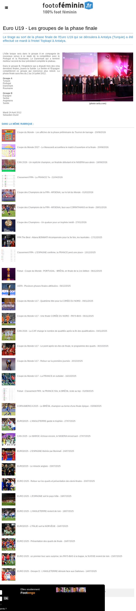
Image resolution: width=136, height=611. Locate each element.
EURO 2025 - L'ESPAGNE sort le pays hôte (38, 496)
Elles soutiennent (30, 589)
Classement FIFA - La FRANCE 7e (33, 177)
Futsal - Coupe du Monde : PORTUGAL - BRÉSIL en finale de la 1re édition (53, 271)
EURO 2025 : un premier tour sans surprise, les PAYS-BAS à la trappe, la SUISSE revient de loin (63, 556)
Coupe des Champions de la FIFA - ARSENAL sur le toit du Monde (49, 192)
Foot (28, 593)
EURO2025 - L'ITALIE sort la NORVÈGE (36, 526)
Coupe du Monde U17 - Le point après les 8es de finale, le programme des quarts (56, 346)
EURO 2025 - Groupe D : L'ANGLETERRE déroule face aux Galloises (50, 571)
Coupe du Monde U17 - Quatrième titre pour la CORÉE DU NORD (49, 301)
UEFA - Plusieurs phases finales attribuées (37, 286)
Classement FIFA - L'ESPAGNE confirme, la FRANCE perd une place (50, 252)
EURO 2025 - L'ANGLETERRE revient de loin (39, 511)
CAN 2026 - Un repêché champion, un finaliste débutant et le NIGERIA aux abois (56, 162)
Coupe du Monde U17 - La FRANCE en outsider (40, 376)
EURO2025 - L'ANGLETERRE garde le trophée (40, 421)
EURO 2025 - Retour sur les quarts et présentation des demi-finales (49, 481)
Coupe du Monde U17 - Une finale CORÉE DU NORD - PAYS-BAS (49, 316)
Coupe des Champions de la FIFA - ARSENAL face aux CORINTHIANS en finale (55, 207)
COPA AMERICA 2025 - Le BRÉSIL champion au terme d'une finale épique (53, 406)
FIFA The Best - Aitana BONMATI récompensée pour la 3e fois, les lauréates (53, 237)
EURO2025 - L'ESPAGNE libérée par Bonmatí (39, 451)
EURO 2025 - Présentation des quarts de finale (39, 541)
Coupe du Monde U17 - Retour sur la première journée (43, 361)
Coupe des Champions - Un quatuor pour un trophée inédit (45, 222)
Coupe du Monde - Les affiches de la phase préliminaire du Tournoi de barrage (55, 132)
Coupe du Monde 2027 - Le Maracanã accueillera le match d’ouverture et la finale (56, 147)
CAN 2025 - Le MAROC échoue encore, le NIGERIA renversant (47, 436)
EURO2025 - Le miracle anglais (32, 466)
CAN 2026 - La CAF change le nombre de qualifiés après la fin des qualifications (56, 331)
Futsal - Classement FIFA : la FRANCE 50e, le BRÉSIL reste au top (49, 391)
